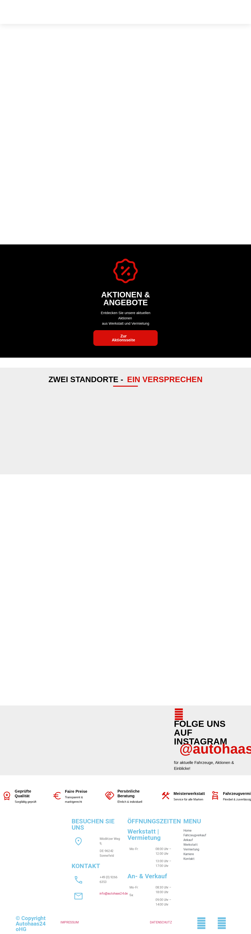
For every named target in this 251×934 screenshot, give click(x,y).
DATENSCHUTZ (161, 922)
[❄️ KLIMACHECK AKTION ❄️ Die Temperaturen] (32, 730)
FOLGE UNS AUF (200, 728)
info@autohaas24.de (114, 893)
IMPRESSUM (69, 922)
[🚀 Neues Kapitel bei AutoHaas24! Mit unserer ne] (148, 730)
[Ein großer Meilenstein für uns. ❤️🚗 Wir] (71, 730)
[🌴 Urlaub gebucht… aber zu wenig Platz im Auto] (109, 730)
